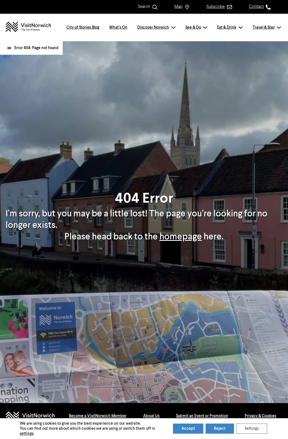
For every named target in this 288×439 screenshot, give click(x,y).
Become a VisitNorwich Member (98, 416)
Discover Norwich (153, 27)
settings (26, 434)
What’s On (118, 27)
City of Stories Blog (82, 27)
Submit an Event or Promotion (202, 416)
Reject (220, 429)
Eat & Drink (226, 27)
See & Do (193, 27)
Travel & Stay (264, 27)
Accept (188, 429)
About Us (151, 416)
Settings (252, 429)
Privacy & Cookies (260, 416)
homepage (180, 236)
